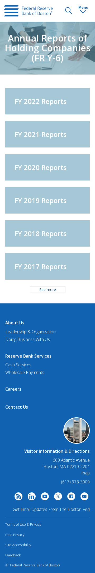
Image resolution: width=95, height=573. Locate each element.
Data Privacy (14, 534)
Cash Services (18, 365)
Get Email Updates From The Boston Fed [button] (51, 509)
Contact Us (16, 407)
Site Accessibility (18, 544)
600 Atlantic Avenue (71, 460)
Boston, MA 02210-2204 (67, 466)
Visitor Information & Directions (57, 451)
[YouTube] (43, 497)
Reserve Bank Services (28, 356)
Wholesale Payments (24, 372)
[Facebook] (70, 497)
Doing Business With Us (27, 339)
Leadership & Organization (30, 332)
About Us (14, 323)
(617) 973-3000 (75, 482)
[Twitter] (56, 497)
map (86, 473)
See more (47, 289)
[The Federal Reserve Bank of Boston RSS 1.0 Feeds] (17, 497)
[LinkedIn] (30, 497)
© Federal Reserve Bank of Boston (32, 565)
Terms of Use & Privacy (23, 524)
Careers (13, 389)
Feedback (13, 555)
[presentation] (28, 11)
